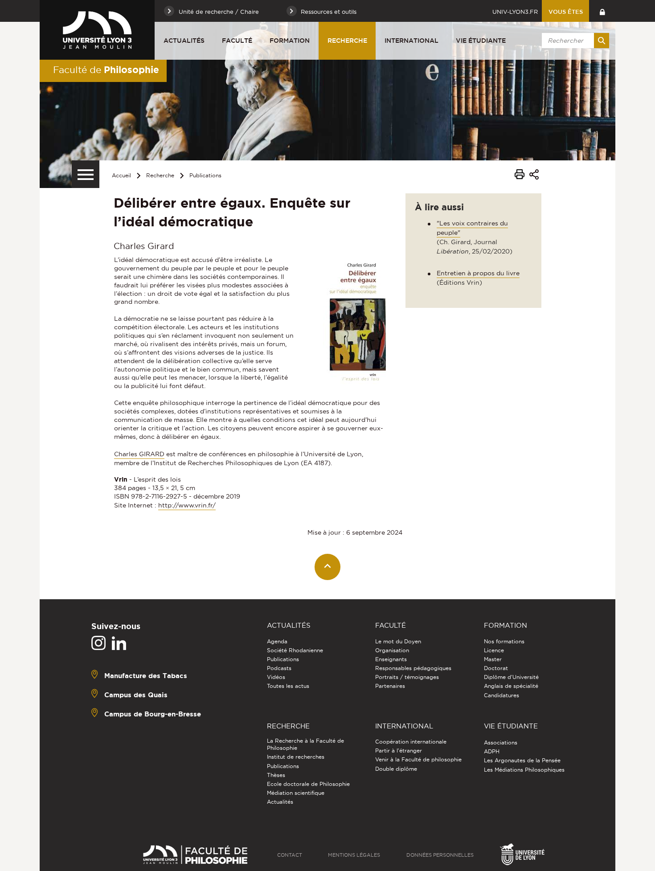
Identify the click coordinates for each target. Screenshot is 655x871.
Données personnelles (440, 855)
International (411, 40)
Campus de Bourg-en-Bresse (152, 714)
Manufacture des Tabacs (145, 675)
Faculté (237, 40)
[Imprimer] (519, 175)
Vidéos (276, 677)
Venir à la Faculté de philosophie (418, 759)
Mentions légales (354, 855)
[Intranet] (602, 11)
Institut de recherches (295, 757)
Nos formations (504, 641)
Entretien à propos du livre (478, 273)
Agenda (277, 641)
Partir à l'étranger (398, 750)
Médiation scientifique (295, 793)
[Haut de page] (328, 567)
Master (493, 659)
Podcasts (279, 668)
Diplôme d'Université (511, 677)
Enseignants (391, 659)
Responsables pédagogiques (413, 668)
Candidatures (501, 695)
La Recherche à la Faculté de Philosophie (305, 744)
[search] (574, 40)
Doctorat (496, 668)
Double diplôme (396, 769)
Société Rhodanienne (295, 650)
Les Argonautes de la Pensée (522, 760)
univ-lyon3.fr (515, 11)
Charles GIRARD (139, 454)
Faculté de (106, 69)
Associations (500, 742)
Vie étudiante (481, 40)
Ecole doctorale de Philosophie (308, 784)
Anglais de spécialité (511, 686)
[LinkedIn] (119, 643)
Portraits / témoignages (407, 677)
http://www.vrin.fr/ (187, 505)
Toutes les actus (288, 686)
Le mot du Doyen (398, 641)
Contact (289, 855)
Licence (494, 650)
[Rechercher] (601, 40)
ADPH (491, 751)
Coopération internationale (410, 741)
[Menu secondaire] (85, 174)
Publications (205, 175)
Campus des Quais (136, 695)
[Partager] (534, 176)
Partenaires (390, 686)
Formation (290, 40)
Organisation (392, 650)
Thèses (276, 775)
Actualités (184, 40)
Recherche (347, 40)
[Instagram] (98, 643)
